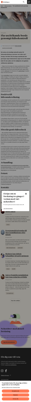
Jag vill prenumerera (8, 208)
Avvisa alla (15, 399)
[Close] (26, 194)
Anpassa (15, 395)
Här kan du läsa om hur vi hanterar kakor (11, 387)
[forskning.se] (5, 2)
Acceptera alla (15, 391)
